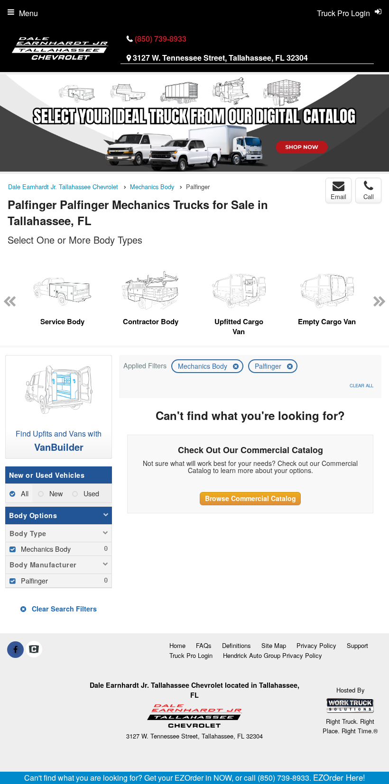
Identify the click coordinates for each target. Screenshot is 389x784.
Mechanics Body (203, 366)
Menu (28, 13)
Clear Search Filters (63, 608)
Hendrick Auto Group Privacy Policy (272, 655)
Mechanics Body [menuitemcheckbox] (45, 549)
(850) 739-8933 (160, 38)
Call (368, 196)
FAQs (204, 645)
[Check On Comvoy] (34, 649)
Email (338, 196)
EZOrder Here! (339, 777)
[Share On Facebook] (15, 649)
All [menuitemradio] (23, 493)
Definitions (236, 645)
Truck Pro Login (191, 655)
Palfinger (269, 366)
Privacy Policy (316, 645)
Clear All (361, 385)
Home (177, 645)
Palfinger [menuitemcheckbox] (33, 580)
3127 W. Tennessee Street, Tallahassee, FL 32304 (220, 57)
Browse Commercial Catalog (250, 498)
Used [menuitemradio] (90, 493)
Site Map (273, 645)
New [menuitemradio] (55, 493)
